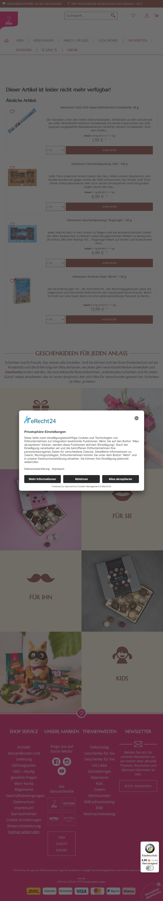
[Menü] (156, 844)
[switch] (150, 868)
